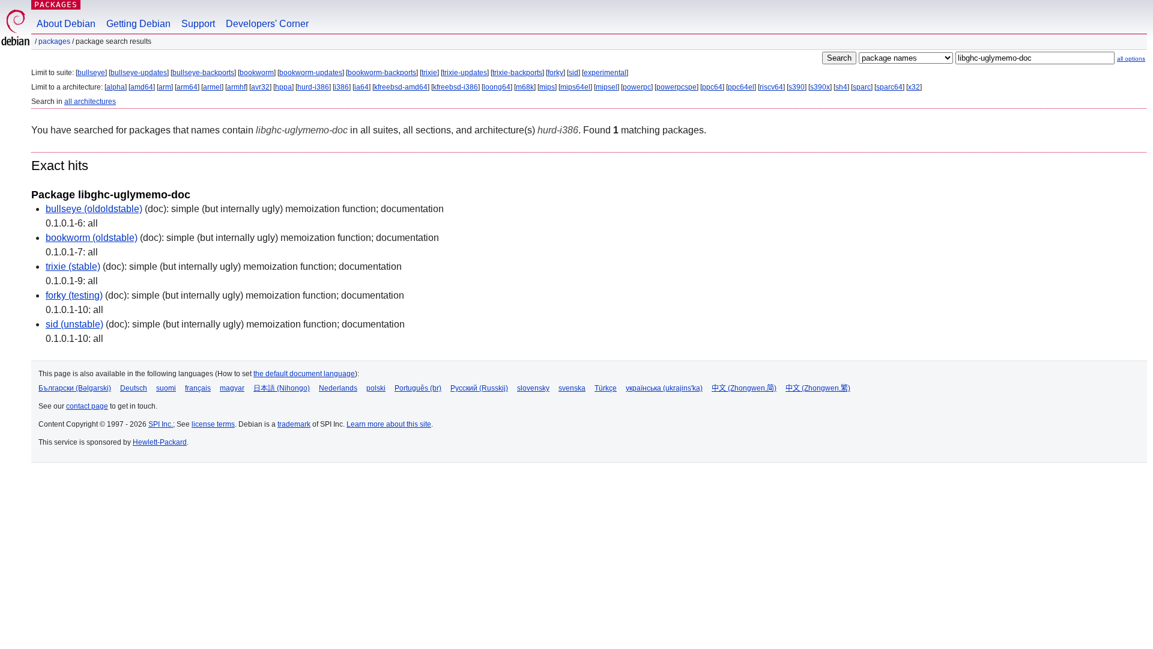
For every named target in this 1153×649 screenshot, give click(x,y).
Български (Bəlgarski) (74, 388)
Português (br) (418, 388)
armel (212, 87)
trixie (429, 73)
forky (555, 73)
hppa (283, 87)
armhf (236, 87)
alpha (115, 87)
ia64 (361, 87)
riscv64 (771, 87)
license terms (213, 424)
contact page (87, 406)
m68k (525, 87)
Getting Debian (138, 24)
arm (165, 87)
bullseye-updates (138, 73)
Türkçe (606, 388)
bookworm (257, 73)
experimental (605, 73)
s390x (820, 87)
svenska (572, 388)
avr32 (260, 87)
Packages (55, 4)
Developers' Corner (267, 24)
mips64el (575, 87)
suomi (166, 388)
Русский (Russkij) (479, 388)
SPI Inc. (160, 424)
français (198, 388)
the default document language (304, 374)
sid (573, 73)
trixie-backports (517, 73)
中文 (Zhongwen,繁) (817, 388)
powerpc (637, 87)
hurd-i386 (313, 87)
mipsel (606, 87)
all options (1131, 58)
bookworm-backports (382, 73)
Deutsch (133, 388)
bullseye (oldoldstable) (94, 209)
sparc (862, 87)
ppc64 (712, 87)
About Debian (66, 24)
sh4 (841, 87)
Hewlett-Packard (160, 442)
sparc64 (889, 87)
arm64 (187, 87)
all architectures (90, 101)
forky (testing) (74, 295)
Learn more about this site (389, 424)
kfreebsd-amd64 (401, 87)
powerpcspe (676, 87)
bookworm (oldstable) (92, 238)
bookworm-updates (310, 73)
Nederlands (338, 388)
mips (547, 87)
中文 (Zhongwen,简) (744, 388)
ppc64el (741, 87)
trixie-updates (465, 73)
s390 (796, 87)
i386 (341, 87)
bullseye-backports (203, 73)
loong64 (496, 87)
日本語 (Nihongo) (281, 388)
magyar (232, 388)
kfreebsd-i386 (455, 87)
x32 (914, 87)
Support (198, 24)
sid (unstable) (74, 324)
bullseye (91, 73)
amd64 (141, 87)
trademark (293, 424)
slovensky (533, 388)
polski (376, 388)
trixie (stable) (73, 266)
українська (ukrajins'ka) (664, 388)
